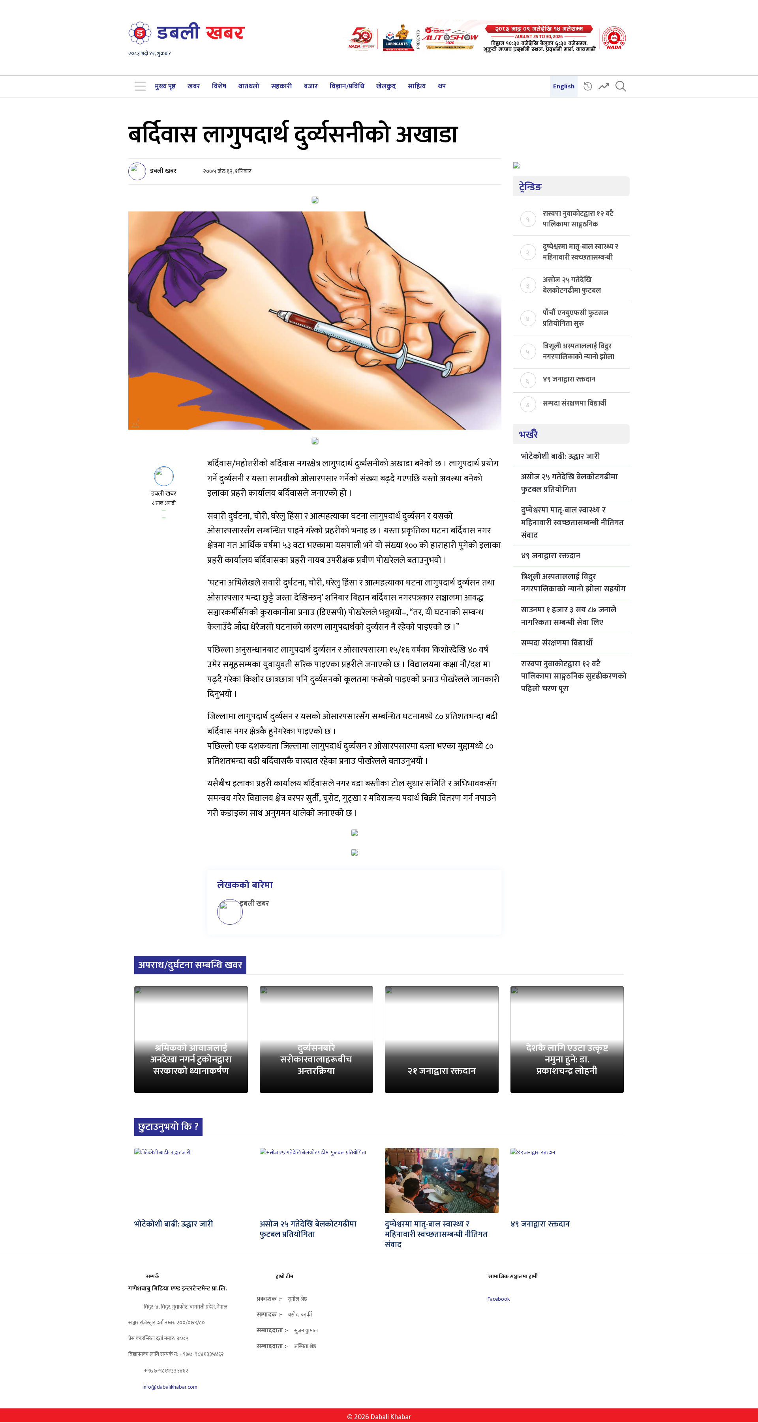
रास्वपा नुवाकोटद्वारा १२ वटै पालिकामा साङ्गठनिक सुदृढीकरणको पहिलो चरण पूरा (578, 218)
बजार (311, 86)
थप (442, 86)
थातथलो (248, 86)
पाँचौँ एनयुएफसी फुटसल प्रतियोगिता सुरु (575, 318)
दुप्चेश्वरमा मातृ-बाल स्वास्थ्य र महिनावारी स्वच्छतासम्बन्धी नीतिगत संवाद (580, 252)
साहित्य (417, 86)
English (563, 86)
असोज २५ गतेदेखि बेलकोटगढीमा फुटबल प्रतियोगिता (572, 285)
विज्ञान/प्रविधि (347, 86)
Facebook (498, 1298)
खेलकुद (386, 86)
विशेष (219, 86)
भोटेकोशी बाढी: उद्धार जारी (560, 456)
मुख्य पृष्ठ (165, 86)
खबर (194, 86)
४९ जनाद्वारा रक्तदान (569, 379)
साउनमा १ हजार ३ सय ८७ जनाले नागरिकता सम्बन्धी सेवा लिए (568, 616)
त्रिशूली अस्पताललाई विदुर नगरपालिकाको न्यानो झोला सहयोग (578, 351)
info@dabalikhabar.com (170, 1386)
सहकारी (281, 86)
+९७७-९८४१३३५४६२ (165, 1370)
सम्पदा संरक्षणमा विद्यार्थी (574, 403)
